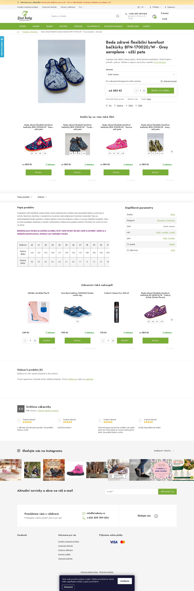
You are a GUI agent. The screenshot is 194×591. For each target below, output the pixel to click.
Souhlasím (124, 581)
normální (165, 232)
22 (40, 153)
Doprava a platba (64, 554)
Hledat (118, 16)
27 (157, 321)
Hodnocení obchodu (49, 7)
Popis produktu (23, 197)
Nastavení (68, 587)
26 (153, 321)
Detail (39, 172)
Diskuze (41, 197)
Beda (149, 99)
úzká (165, 238)
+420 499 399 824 (137, 14)
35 (77, 321)
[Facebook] (156, 516)
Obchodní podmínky (65, 559)
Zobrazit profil (162, 451)
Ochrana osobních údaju (89, 572)
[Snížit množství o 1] (137, 91)
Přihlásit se (167, 492)
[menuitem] (23, 26)
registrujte (89, 379)
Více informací (160, 62)
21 (36, 153)
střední (172, 244)
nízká (173, 250)
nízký (158, 232)
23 (157, 153)
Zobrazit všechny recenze (48, 410)
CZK (142, 7)
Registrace (171, 7)
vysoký (172, 232)
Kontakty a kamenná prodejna (27, 7)
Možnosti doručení (170, 81)
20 (32, 153)
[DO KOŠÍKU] (47, 340)
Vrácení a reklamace (68, 7)
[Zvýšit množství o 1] (144, 91)
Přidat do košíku (160, 90)
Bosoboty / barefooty (166, 220)
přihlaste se (72, 379)
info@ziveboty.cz (96, 513)
